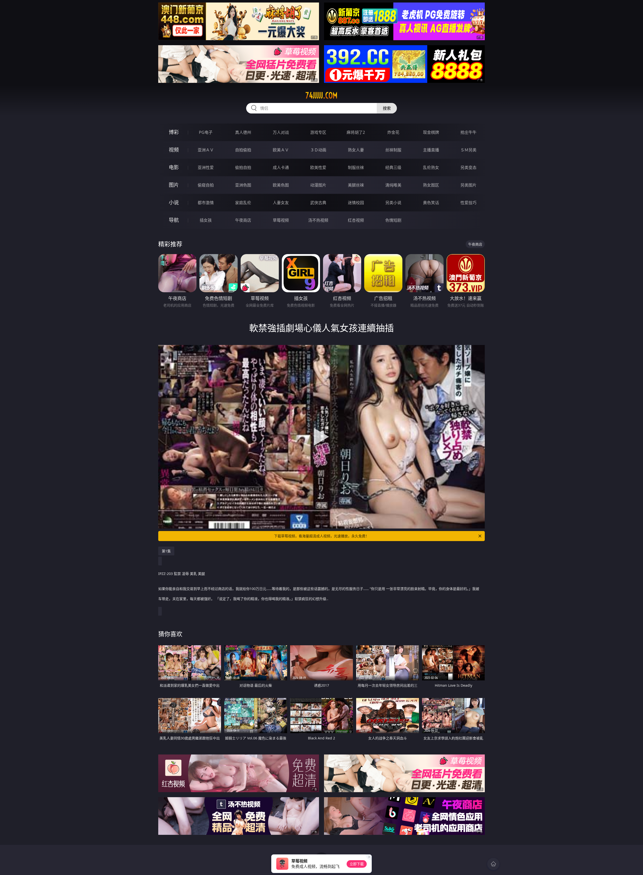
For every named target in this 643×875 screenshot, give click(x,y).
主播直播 (431, 150)
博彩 (174, 132)
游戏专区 (318, 132)
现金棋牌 (431, 132)
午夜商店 (243, 220)
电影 (174, 167)
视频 (174, 149)
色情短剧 (393, 220)
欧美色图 (281, 185)
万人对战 (281, 132)
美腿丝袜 (356, 185)
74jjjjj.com (321, 95)
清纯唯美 (393, 185)
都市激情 (206, 202)
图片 (174, 185)
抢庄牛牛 (468, 132)
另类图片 (468, 185)
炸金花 (393, 132)
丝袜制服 (393, 150)
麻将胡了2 (356, 132)
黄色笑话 (431, 202)
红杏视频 (356, 220)
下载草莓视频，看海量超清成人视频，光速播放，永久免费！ (321, 536)
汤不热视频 (318, 220)
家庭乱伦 (243, 202)
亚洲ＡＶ (206, 150)
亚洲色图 (243, 185)
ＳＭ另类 (468, 150)
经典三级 (393, 167)
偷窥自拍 (206, 185)
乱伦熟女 (431, 167)
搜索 (387, 108)
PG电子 (205, 132)
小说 (174, 202)
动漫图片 (318, 185)
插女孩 (206, 220)
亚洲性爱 (206, 167)
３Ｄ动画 (318, 150)
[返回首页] (493, 864)
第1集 (166, 551)
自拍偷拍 (243, 150)
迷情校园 (356, 202)
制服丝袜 (356, 167)
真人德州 (243, 132)
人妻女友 (281, 202)
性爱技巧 (468, 202)
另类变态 (468, 167)
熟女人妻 (356, 150)
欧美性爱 (318, 167)
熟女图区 (431, 185)
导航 (174, 220)
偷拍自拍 (243, 167)
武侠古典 (318, 202)
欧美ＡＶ (281, 150)
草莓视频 (281, 220)
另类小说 (393, 202)
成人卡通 (281, 167)
